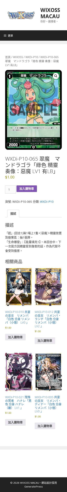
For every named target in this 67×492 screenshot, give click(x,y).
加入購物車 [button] (15, 337)
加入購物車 (26, 189)
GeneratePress (33, 486)
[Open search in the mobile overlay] (63, 35)
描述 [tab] (13, 214)
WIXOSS (18, 57)
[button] (56, 76)
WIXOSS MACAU (50, 13)
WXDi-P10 (31, 57)
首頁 (8, 57)
